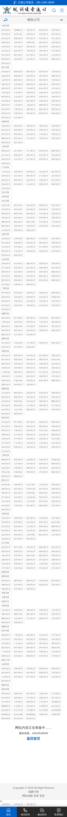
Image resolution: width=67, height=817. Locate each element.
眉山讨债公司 (5, 647)
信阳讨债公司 (56, 355)
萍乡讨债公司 (30, 464)
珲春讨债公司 (18, 535)
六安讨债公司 (43, 134)
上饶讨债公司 (30, 459)
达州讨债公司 (30, 643)
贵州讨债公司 (5, 689)
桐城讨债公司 (5, 142)
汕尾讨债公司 (30, 180)
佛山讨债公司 (56, 172)
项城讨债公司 (43, 376)
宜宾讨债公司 (18, 639)
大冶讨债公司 (43, 443)
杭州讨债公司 (5, 72)
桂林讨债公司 (43, 293)
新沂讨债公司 (30, 55)
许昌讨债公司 (43, 364)
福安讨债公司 (18, 330)
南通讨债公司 (18, 38)
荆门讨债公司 (18, 422)
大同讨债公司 (18, 238)
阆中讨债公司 (43, 647)
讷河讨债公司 (30, 505)
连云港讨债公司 (18, 34)
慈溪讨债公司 (18, 76)
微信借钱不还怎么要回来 (5, 714)
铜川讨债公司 (56, 580)
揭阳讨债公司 (56, 184)
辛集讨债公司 (5, 217)
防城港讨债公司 (56, 297)
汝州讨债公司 (56, 376)
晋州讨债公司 (43, 217)
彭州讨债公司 (18, 656)
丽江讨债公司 (18, 672)
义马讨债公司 (18, 376)
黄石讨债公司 (5, 426)
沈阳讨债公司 (5, 547)
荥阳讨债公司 (5, 380)
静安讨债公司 (43, 151)
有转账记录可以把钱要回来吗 (56, 714)
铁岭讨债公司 (5, 551)
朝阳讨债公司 (43, 555)
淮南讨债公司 (43, 130)
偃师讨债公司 (30, 368)
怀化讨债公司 (30, 401)
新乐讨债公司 (56, 226)
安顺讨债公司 (18, 693)
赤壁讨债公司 (30, 439)
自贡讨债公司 (56, 639)
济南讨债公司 (5, 263)
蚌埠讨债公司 (5, 134)
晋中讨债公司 (5, 243)
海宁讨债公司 (18, 88)
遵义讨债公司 (30, 693)
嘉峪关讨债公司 (18, 614)
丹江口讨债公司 (56, 439)
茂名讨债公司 (56, 176)
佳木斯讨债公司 (30, 493)
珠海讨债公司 (30, 172)
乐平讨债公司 (43, 472)
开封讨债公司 (18, 364)
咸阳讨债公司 (18, 580)
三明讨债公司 (5, 322)
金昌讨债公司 (43, 610)
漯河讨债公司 (30, 364)
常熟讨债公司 (5, 42)
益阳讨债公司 (30, 393)
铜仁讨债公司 (56, 698)
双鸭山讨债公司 (43, 493)
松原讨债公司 (18, 522)
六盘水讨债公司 (43, 693)
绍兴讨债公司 (43, 76)
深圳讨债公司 (18, 172)
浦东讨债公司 (30, 155)
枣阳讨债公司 (30, 430)
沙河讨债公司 (43, 222)
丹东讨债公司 (30, 551)
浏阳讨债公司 (43, 401)
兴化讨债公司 (43, 38)
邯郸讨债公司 (43, 205)
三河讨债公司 (56, 222)
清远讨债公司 (5, 184)
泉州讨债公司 (30, 318)
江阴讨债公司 (18, 42)
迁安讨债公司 (56, 209)
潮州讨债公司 (43, 184)
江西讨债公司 (5, 455)
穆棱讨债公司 (43, 505)
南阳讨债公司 (5, 364)
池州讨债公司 (56, 126)
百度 (36, 795)
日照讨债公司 (30, 272)
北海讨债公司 (18, 297)
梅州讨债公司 (18, 180)
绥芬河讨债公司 (43, 501)
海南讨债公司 (5, 338)
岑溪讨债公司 (30, 305)
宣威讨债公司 (43, 677)
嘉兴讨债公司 (5, 88)
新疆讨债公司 (5, 572)
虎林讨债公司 (5, 493)
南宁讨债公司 (5, 293)
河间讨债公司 (30, 226)
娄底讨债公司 (43, 393)
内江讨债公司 (5, 639)
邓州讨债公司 (43, 368)
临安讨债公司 (43, 72)
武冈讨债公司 (56, 409)
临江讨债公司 (18, 539)
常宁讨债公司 (56, 405)
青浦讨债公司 (43, 159)
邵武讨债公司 (30, 330)
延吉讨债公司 (18, 526)
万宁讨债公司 (30, 343)
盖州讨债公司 (18, 560)
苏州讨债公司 (5, 34)
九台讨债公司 (30, 526)
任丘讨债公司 (43, 213)
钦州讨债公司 (30, 297)
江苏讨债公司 (5, 26)
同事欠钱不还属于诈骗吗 (5, 718)
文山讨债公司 (56, 677)
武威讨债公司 (30, 610)
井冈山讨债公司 (5, 472)
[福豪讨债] (26, 10)
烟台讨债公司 (30, 268)
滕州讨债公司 (5, 280)
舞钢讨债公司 (56, 380)
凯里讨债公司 (18, 698)
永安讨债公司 (30, 334)
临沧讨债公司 (30, 672)
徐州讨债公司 (56, 30)
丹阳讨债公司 (43, 51)
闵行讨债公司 (43, 155)
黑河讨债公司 (43, 489)
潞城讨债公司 (18, 255)
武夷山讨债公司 (18, 326)
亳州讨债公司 (18, 126)
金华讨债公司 (56, 88)
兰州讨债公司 (5, 610)
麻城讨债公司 (56, 435)
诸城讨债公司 (43, 276)
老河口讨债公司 (43, 430)
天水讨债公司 (18, 618)
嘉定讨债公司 (5, 159)
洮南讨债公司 (56, 530)
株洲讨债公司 (56, 393)
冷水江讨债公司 (18, 409)
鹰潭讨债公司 (56, 464)
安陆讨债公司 (43, 447)
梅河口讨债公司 (56, 522)
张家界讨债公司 (18, 401)
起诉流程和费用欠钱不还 (56, 710)
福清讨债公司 (43, 326)
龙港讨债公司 (5, 84)
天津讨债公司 (5, 197)
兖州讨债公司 (30, 276)
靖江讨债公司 (5, 55)
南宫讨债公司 (30, 213)
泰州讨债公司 (30, 38)
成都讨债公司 (5, 635)
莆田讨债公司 (30, 322)
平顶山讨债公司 (18, 380)
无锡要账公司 (18, 30)
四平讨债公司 (56, 518)
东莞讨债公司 (18, 184)
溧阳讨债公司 (30, 47)
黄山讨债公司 (5, 130)
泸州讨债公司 (5, 643)
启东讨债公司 (18, 51)
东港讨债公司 (56, 564)
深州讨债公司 (43, 226)
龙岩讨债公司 (18, 322)
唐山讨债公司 (30, 205)
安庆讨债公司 (30, 130)
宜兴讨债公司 (56, 42)
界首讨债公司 (56, 138)
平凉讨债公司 (56, 610)
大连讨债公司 (30, 547)
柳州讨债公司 (56, 293)
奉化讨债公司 (30, 76)
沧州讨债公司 (5, 209)
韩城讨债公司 (5, 589)
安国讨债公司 (18, 230)
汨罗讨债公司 (43, 409)
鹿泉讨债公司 (5, 213)
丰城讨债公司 (18, 468)
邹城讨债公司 (56, 276)
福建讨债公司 (5, 313)
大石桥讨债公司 (43, 564)
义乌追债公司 (18, 706)
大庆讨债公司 (43, 484)
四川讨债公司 (5, 631)
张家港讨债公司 (30, 42)
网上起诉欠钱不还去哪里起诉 (18, 718)
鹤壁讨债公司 (18, 359)
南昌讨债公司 (5, 459)
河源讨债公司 (43, 180)
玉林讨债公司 (30, 293)
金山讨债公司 (18, 159)
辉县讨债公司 (43, 380)
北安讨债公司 (18, 497)
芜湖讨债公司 (30, 126)
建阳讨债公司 (5, 334)
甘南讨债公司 (18, 622)
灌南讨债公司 (56, 59)
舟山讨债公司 (56, 92)
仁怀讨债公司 (18, 702)
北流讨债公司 (18, 305)
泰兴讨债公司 (43, 47)
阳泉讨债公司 (30, 238)
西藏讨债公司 (5, 627)
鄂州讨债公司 (43, 426)
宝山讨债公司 (56, 155)
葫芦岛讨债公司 (18, 547)
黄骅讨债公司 (5, 222)
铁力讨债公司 (5, 497)
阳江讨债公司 (56, 180)
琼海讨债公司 (5, 347)
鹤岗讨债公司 (5, 489)
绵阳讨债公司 (56, 643)
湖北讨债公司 (5, 418)
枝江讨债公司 (56, 443)
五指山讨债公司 (30, 347)
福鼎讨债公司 (56, 330)
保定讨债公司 (18, 205)
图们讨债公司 (43, 535)
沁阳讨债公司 (30, 384)
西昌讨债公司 (5, 656)
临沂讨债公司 (18, 272)
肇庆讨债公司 (30, 176)
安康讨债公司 (30, 585)
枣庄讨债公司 (56, 268)
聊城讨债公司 (56, 272)
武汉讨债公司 (5, 422)
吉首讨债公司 (5, 409)
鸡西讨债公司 (56, 484)
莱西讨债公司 (30, 284)
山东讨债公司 (5, 259)
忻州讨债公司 (30, 243)
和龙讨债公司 (5, 539)
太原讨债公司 (5, 238)
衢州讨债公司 (5, 96)
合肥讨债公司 (5, 126)
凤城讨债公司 (30, 560)
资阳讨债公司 (43, 643)
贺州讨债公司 (18, 293)
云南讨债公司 (5, 664)
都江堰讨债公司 (43, 639)
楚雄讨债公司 (43, 672)
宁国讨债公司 (43, 138)
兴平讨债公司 (18, 589)
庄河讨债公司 (43, 560)
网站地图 (27, 795)
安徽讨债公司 (5, 121)
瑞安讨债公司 (43, 80)
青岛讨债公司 (18, 263)
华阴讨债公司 (30, 589)
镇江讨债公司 (5, 38)
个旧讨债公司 (5, 677)
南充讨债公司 (30, 639)
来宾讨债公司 (43, 301)
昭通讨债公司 (56, 668)
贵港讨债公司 (5, 301)
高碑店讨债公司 (30, 230)
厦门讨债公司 (18, 318)
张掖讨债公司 (5, 614)
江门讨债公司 (43, 176)
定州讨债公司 (30, 217)
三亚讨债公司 (18, 343)
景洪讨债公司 (18, 677)
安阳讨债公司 (30, 359)
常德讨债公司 (43, 397)
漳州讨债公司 (43, 318)
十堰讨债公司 (18, 430)
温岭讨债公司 (30, 84)
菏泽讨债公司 (56, 263)
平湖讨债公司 (30, 88)
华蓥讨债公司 (43, 652)
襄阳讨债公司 (43, 422)
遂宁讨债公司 (18, 647)
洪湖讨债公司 (5, 439)
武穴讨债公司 (5, 443)
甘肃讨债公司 (5, 606)
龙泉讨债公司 (43, 96)
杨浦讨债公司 (18, 155)
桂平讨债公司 (5, 305)
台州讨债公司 (18, 84)
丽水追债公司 (5, 710)
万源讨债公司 (30, 652)
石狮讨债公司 (43, 330)
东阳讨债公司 (30, 92)
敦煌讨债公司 (5, 622)
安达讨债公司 (18, 501)
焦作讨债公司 (30, 355)
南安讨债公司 (5, 330)
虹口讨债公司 (5, 155)
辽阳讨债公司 (5, 555)
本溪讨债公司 (18, 551)
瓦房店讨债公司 (18, 568)
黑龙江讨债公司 (5, 480)
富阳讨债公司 (30, 72)
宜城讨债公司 (18, 447)
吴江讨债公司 (56, 51)
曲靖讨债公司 (43, 668)
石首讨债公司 (30, 443)
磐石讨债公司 (18, 530)
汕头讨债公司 (43, 172)
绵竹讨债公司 (18, 652)
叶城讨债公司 (56, 213)
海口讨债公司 (5, 343)
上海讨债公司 (5, 146)
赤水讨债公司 (5, 702)
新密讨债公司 (5, 384)
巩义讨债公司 (43, 372)
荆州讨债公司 (56, 422)
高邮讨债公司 (18, 59)
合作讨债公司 (56, 618)
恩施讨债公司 (56, 430)
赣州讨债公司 (18, 459)
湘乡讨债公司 (5, 405)
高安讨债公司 (30, 472)
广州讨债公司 (5, 172)
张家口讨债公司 (30, 222)
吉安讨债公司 (5, 468)
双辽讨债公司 (5, 526)
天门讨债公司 (18, 435)
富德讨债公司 (56, 109)
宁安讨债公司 (18, 505)
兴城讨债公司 (18, 564)
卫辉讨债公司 (30, 380)
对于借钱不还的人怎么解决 (30, 710)
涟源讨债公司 (43, 405)
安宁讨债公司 (30, 677)
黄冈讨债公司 (5, 430)
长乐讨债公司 (30, 326)
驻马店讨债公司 (56, 360)
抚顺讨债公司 (43, 551)
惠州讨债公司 (5, 180)
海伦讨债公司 (5, 505)
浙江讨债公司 (5, 67)
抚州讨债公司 (43, 464)
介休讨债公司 (18, 251)
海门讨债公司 (18, 47)
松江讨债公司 (30, 159)
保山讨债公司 (5, 672)
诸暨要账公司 (5, 706)
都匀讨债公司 (5, 698)
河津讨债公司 (30, 251)
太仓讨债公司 (56, 55)
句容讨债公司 (43, 59)
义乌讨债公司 (18, 92)
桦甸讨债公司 (43, 526)
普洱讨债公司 (5, 681)
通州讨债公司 (43, 42)
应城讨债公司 (5, 447)
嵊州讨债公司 (18, 80)
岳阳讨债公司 (30, 397)
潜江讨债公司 (43, 435)
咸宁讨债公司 (30, 422)
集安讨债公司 (43, 522)
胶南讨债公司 (56, 280)
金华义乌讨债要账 (18, 710)
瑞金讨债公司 (56, 468)
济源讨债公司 (5, 368)
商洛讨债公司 (43, 585)
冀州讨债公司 (5, 226)
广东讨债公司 (5, 167)
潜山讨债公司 (18, 142)
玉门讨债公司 (30, 618)
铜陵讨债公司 (5, 138)
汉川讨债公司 (18, 439)
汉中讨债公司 (18, 585)
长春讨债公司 (5, 518)
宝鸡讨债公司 (43, 580)
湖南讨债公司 (5, 389)
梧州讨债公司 (5, 297)
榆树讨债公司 (56, 526)
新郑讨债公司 (18, 372)
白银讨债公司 (18, 610)
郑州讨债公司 (5, 355)
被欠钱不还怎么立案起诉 (30, 718)
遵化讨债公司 (18, 222)
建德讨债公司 (18, 72)
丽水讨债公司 (30, 96)
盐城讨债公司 (30, 34)
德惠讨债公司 (43, 530)
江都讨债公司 (30, 51)
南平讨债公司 (56, 318)
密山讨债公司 (18, 493)
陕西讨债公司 (5, 576)
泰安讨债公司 (5, 272)
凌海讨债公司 (30, 568)
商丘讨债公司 (43, 355)
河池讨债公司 (18, 301)
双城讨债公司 (56, 501)
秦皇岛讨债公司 (18, 214)
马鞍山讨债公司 (43, 126)
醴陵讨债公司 (56, 401)
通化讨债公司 (30, 518)
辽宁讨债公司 (5, 543)
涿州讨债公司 (18, 217)
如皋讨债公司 (56, 47)
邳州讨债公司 (5, 47)
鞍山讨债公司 (56, 547)
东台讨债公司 (56, 38)
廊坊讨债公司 (30, 209)
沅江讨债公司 (30, 405)
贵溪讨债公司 (5, 476)
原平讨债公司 (56, 251)
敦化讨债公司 (30, 539)
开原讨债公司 (5, 564)
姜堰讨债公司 (5, 59)
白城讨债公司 (43, 518)
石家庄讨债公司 (5, 205)
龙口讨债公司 (5, 284)
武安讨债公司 (18, 226)
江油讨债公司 (56, 652)
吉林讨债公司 (5, 514)
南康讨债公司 (56, 472)
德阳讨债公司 (30, 635)
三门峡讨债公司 (5, 372)
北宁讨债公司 (5, 568)
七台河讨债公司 (30, 501)
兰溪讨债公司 (5, 92)
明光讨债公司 (18, 138)
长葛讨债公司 (5, 376)
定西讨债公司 (56, 614)
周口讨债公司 (5, 359)
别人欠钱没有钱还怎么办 (43, 710)
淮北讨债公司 (56, 130)
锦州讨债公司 (56, 551)
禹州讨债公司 (30, 372)
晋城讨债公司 (5, 255)
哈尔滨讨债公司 (5, 485)
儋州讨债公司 (56, 343)
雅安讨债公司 (30, 647)
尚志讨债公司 (56, 497)
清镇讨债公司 (43, 698)
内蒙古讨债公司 (5, 601)
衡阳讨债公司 (5, 397)
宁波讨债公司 (56, 72)
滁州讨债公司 (18, 130)
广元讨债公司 (18, 643)
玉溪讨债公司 (18, 668)
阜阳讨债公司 (56, 134)
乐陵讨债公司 (18, 276)
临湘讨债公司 (30, 409)
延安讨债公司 (56, 585)
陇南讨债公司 (5, 618)
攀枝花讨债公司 (56, 648)
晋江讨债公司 (56, 326)
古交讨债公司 (5, 247)
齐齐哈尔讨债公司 (30, 489)
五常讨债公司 (5, 501)
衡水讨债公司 (18, 209)
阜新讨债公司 (18, 555)
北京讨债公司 (5, 192)
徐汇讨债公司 (18, 151)
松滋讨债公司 (43, 439)
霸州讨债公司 (56, 217)
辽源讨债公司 (5, 522)
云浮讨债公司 (5, 188)
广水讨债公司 (18, 443)
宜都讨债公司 (56, 447)
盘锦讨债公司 (43, 547)
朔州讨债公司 (43, 243)
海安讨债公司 (5, 63)
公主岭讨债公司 (30, 535)
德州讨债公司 (43, 272)
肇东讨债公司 (5, 509)
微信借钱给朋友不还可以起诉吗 (30, 714)
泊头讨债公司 (5, 230)
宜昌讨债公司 (18, 426)
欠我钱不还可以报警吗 (43, 714)
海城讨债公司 (56, 555)
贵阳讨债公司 (5, 693)
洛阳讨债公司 (18, 355)
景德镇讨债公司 (56, 460)
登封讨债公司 (56, 368)
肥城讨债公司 (18, 280)
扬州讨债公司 (43, 30)
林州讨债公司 (30, 376)
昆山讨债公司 (5, 51)
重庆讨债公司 (5, 685)
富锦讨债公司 (56, 489)
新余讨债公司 (5, 464)
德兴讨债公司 (43, 468)
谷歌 (42, 795)
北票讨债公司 (5, 560)
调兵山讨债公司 (30, 555)
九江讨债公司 (18, 464)
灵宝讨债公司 (18, 368)
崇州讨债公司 (43, 656)
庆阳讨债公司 (43, 614)
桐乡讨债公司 (43, 88)
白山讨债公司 (30, 522)
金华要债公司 (43, 706)
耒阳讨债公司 (18, 405)
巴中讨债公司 (56, 635)
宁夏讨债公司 (5, 597)
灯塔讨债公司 (43, 568)
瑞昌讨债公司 (18, 476)
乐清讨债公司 (56, 80)
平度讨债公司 (18, 284)
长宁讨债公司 (30, 151)
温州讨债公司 (30, 80)
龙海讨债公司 (56, 322)
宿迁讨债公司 (56, 34)
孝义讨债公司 (43, 247)
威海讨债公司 (30, 263)
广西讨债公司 (5, 288)
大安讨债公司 (30, 530)
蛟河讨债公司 (5, 530)
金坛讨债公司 (30, 59)
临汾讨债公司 (56, 238)
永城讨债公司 (56, 372)
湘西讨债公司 (18, 414)
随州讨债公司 (30, 426)
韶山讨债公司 (5, 414)
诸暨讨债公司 (56, 76)
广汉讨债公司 (5, 652)
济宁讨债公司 (5, 268)
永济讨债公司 (30, 247)
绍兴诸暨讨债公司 (56, 702)
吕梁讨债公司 (56, 243)
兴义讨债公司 (56, 693)
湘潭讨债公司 (18, 397)
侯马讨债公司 (56, 247)
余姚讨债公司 (5, 76)
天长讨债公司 (30, 138)
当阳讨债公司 (30, 447)
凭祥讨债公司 (56, 305)
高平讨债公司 (18, 247)
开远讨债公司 (56, 672)
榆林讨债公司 (30, 580)
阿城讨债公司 (43, 497)
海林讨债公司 (56, 493)
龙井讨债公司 (5, 535)
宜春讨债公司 (43, 459)
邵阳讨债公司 (56, 397)
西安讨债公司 (5, 580)
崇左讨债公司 (30, 301)
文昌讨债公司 (43, 343)
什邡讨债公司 (56, 656)
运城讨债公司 (18, 243)
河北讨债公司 (5, 201)
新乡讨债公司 (56, 364)
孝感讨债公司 (56, 426)
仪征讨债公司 (43, 55)
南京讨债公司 (5, 30)
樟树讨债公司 (30, 468)
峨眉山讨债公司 (5, 660)
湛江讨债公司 (18, 176)
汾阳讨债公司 (43, 251)
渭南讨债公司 (5, 585)
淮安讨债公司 (43, 34)
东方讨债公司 (18, 347)
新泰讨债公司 (30, 280)
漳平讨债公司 (18, 334)
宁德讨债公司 (43, 322)
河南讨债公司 (5, 351)
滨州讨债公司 (5, 276)
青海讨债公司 (5, 593)
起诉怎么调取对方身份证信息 (18, 714)
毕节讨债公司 (30, 698)
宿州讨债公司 (18, 134)
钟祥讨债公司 (30, 435)
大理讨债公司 (30, 668)
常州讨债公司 (30, 30)
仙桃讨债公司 (5, 435)
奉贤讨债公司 (56, 159)
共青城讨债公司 (18, 472)
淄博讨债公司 (43, 268)
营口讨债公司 (56, 568)
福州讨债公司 (5, 318)
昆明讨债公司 (5, 668)
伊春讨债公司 (18, 484)
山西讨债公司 (5, 234)
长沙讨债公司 (5, 393)
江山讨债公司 (18, 96)
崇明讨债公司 (5, 163)
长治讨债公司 (43, 238)
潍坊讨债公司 (43, 263)
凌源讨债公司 (56, 560)
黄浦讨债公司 (5, 151)
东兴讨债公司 (56, 301)
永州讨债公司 (5, 401)
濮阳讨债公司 (43, 359)
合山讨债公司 (43, 305)
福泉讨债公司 (30, 702)
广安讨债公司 (18, 635)
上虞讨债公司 (5, 80)
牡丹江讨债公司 (30, 485)
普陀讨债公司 (56, 151)
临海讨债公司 (43, 84)
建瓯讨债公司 (5, 326)
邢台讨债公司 (56, 205)
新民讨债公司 (30, 564)
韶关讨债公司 (5, 176)
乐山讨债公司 (43, 635)
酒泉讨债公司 (30, 614)
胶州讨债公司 (43, 280)
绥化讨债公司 (18, 489)
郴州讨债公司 (18, 393)
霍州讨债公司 (5, 251)
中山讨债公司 (30, 184)
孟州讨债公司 (18, 384)
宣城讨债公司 (30, 134)
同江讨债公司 (56, 505)
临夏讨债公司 (43, 618)
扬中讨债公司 (18, 55)
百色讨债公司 (43, 297)
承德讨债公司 (43, 209)
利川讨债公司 (5, 451)
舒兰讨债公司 (56, 535)
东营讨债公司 (18, 268)
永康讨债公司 (43, 92)
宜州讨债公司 (5, 309)
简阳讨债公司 (30, 656)
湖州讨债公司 (56, 84)
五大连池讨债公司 (30, 497)
